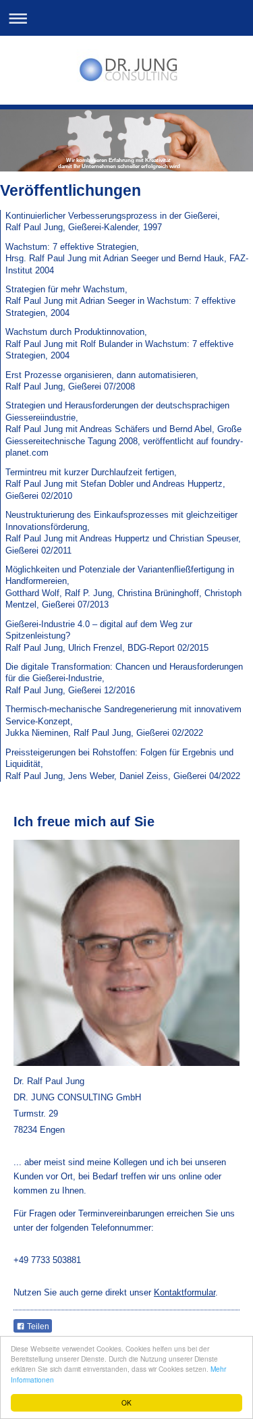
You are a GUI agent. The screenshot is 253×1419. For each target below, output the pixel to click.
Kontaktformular (184, 1292)
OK (126, 1402)
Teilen (37, 1326)
